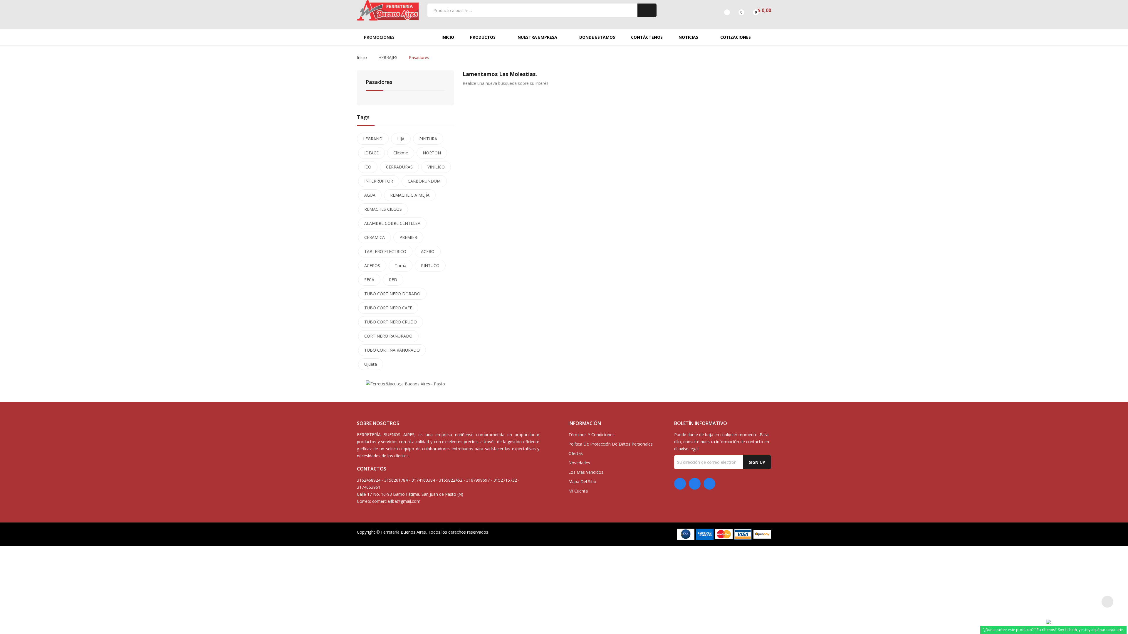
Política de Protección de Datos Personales (610, 444)
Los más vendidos (585, 472)
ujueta (370, 364)
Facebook (680, 484)
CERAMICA (374, 237)
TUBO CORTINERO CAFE (388, 308)
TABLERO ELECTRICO (385, 251)
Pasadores (379, 82)
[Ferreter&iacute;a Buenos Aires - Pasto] (405, 383)
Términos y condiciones (591, 434)
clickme (400, 153)
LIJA (400, 138)
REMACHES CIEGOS (383, 209)
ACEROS (372, 265)
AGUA (369, 195)
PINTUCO (430, 265)
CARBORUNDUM (424, 181)
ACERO (427, 251)
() (736, 10)
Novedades (579, 463)
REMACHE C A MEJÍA (409, 195)
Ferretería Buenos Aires (403, 532)
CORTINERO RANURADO (388, 336)
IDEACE (371, 153)
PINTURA (428, 138)
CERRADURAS (399, 167)
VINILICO (436, 167)
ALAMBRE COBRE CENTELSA (392, 223)
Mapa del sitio (582, 481)
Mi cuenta (578, 491)
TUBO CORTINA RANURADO (392, 350)
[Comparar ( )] (722, 10)
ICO (367, 167)
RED (393, 279)
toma (400, 265)
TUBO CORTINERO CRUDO (390, 322)
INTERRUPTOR (378, 181)
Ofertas (575, 453)
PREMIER (408, 237)
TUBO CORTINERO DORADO (392, 293)
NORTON (432, 153)
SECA (369, 279)
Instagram (709, 484)
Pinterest (695, 484)
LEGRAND (372, 138)
